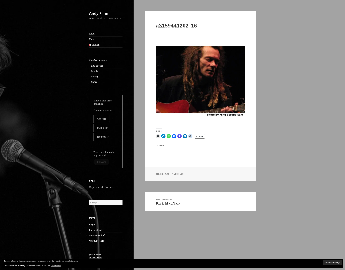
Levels (94, 71)
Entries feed (95, 230)
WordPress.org (96, 240)
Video (92, 39)
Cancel (94, 81)
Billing (94, 76)
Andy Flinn (98, 13)
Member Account (98, 60)
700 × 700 (179, 173)
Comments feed (97, 235)
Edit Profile (97, 65)
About (92, 33)
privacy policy (95, 254)
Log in (92, 224)
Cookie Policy (56, 266)
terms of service (95, 257)
